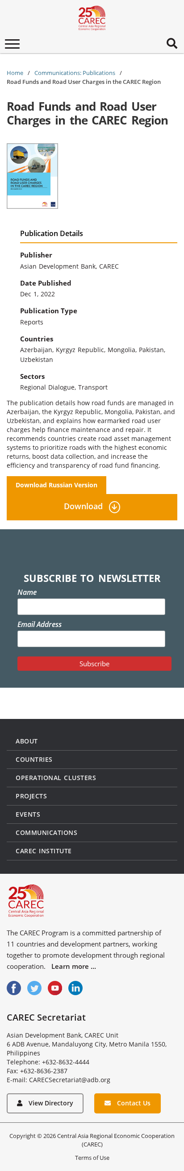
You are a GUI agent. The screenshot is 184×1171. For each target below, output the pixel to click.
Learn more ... (73, 966)
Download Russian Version (56, 485)
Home (15, 73)
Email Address (39, 624)
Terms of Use (92, 1158)
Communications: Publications (74, 73)
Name (27, 592)
